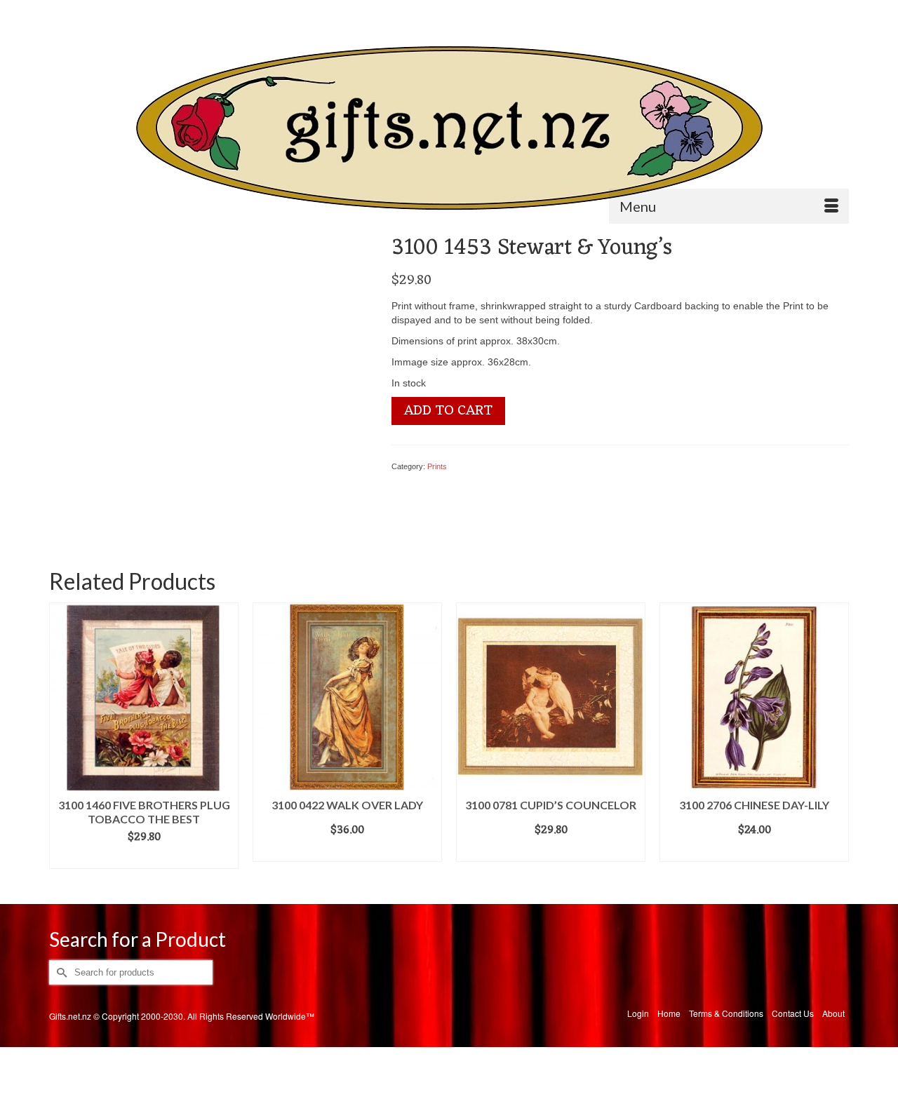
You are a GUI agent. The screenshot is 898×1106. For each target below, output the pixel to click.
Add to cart (448, 411)
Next (836, 743)
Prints (437, 466)
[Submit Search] (59, 11)
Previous (61, 743)
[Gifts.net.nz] (449, 128)
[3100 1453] (197, 382)
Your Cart (810, 11)
